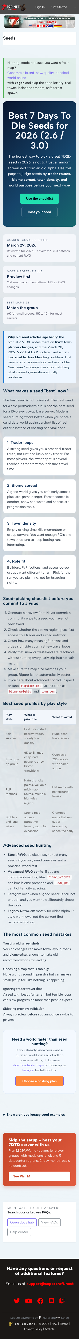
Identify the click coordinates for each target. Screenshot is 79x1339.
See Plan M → (23, 1176)
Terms (64, 1324)
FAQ (54, 1324)
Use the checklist (39, 198)
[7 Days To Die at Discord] (51, 1301)
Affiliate (50, 1329)
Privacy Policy (33, 1329)
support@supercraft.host (50, 1284)
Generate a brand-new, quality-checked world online (38, 75)
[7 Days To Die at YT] (28, 1301)
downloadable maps (28, 1065)
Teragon (28, 1070)
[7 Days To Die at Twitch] (62, 1301)
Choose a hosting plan (39, 1081)
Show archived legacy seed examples (36, 1115)
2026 (45, 1324)
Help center (19, 1232)
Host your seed (39, 212)
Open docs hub (22, 1222)
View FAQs (49, 1222)
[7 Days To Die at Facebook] (40, 1301)
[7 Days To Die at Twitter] (17, 1301)
